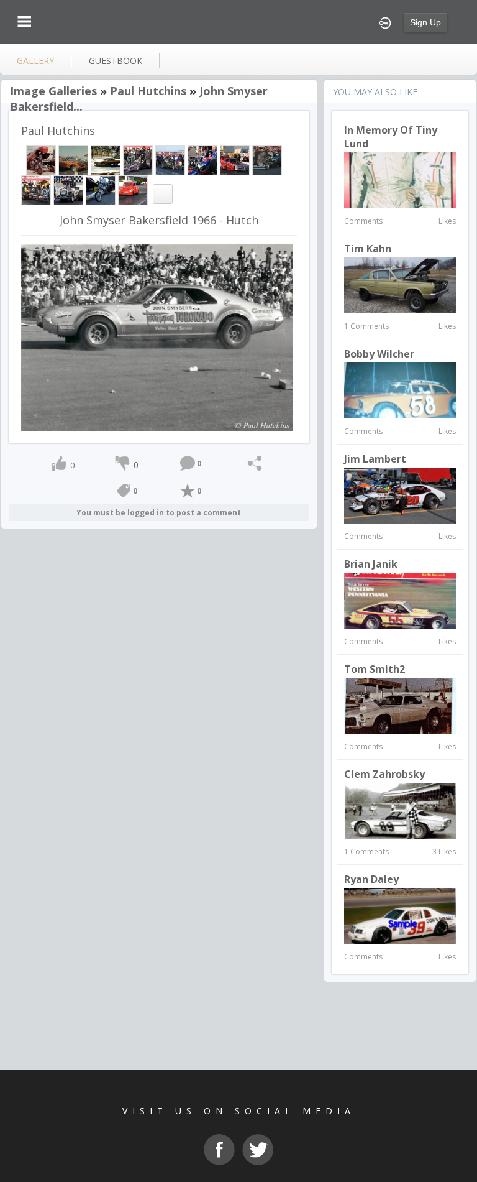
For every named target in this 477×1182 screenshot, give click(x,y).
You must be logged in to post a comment (158, 512)
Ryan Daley (371, 879)
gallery (35, 61)
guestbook (115, 61)
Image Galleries (53, 90)
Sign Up (425, 22)
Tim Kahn (367, 249)
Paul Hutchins (148, 90)
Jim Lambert (375, 459)
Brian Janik (371, 564)
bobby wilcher (379, 354)
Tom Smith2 (374, 669)
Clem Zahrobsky (384, 774)
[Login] (385, 22)
